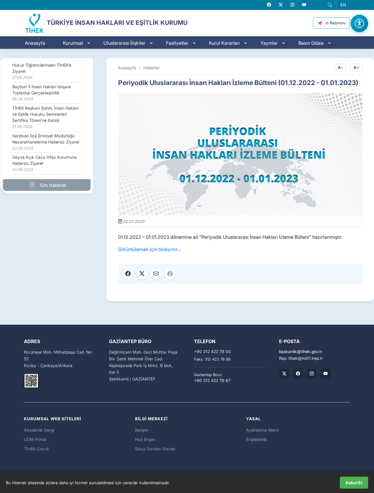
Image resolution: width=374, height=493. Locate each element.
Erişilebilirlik (256, 439)
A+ (356, 67)
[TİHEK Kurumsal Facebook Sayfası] (298, 374)
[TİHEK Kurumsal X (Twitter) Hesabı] (284, 374)
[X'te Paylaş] (142, 273)
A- (340, 67)
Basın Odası (311, 43)
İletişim (141, 430)
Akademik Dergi (39, 430)
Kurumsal (73, 43)
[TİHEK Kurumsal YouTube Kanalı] (325, 374)
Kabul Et (354, 482)
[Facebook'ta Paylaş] (128, 273)
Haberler (151, 67)
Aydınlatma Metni (262, 430)
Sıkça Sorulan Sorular (155, 448)
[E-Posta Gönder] (156, 273)
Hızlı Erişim (145, 439)
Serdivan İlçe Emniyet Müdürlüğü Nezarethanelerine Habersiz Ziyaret (45, 142)
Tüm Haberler (52, 185)
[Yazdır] (170, 273)
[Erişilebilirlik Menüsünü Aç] (359, 23)
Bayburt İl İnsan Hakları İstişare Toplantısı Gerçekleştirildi (41, 92)
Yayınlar (269, 43)
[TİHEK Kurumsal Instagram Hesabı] (312, 374)
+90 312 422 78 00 (212, 351)
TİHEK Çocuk (36, 448)
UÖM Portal (35, 439)
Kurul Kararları (224, 43)
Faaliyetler (177, 43)
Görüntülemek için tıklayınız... (149, 249)
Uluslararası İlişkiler (124, 43)
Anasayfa (35, 43)
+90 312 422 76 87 (212, 380)
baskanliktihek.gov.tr (300, 351)
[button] (330, 5)
